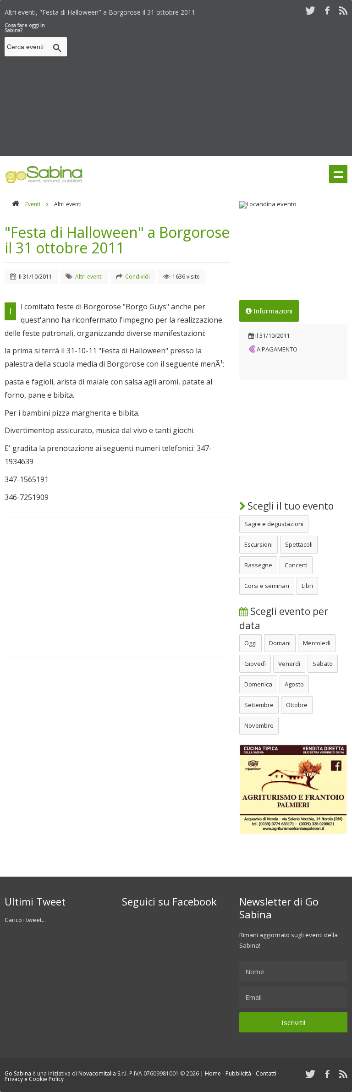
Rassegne (258, 565)
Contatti (266, 1073)
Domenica (258, 684)
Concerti (296, 565)
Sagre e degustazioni (273, 524)
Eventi (32, 204)
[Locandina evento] (293, 205)
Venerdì (289, 663)
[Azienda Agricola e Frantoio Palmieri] (293, 832)
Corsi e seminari (266, 586)
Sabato (323, 663)
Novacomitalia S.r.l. (103, 1073)
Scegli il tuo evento (289, 505)
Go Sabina (18, 1073)
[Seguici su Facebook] (327, 10)
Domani (280, 643)
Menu (338, 174)
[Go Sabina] (15, 204)
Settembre (259, 705)
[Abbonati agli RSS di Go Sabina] (343, 10)
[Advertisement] (211, 86)
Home (213, 1073)
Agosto (294, 684)
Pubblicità (238, 1073)
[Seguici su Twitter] (310, 10)
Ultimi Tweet (35, 901)
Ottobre (297, 705)
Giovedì (255, 663)
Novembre (259, 725)
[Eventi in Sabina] (44, 181)
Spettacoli (299, 544)
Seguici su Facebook (169, 901)
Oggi (250, 643)
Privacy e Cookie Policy (34, 1079)
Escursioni (258, 544)
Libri (307, 586)
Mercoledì (316, 643)
